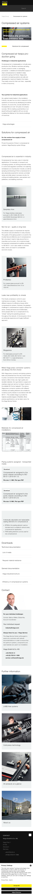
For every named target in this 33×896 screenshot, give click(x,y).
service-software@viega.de (15, 658)
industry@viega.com (12, 628)
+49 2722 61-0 (10, 653)
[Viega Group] (5, 2)
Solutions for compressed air (21, 46)
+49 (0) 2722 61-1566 (12, 655)
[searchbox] (15, 8)
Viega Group (5, 16)
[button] (16, 124)
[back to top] (30, 835)
